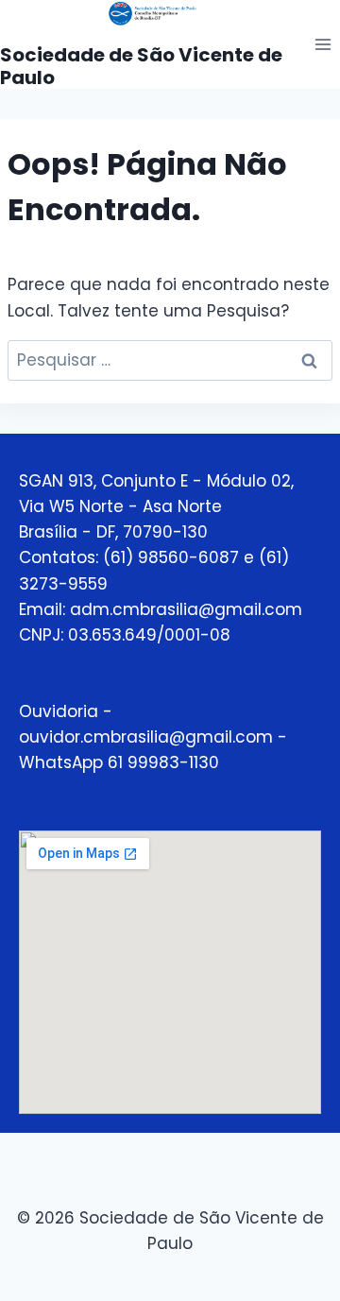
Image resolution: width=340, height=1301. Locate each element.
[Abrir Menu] (322, 44)
